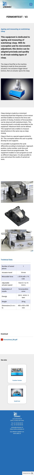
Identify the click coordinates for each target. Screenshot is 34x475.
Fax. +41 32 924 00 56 (17, 425)
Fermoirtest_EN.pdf (10, 340)
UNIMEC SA (7, 4)
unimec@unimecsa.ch (17, 427)
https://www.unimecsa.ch (17, 429)
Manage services (27, 473)
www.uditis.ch (17, 433)
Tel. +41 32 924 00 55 (17, 423)
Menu (31, 4)
